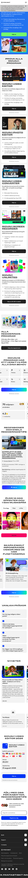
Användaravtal (13, 853)
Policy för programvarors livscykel (9, 855)
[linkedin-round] (13, 869)
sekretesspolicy (11, 10)
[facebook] (2, 869)
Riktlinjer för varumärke (6, 861)
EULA (20, 853)
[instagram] (6, 869)
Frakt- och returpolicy (6, 858)
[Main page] (5, 2)
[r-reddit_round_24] (16, 869)
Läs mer (4, 701)
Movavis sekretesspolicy (12, 825)
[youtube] (9, 869)
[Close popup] (26, 8)
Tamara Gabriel (8, 461)
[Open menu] (26, 2)
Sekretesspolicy (5, 853)
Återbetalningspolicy (18, 858)
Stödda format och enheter (9, 780)
